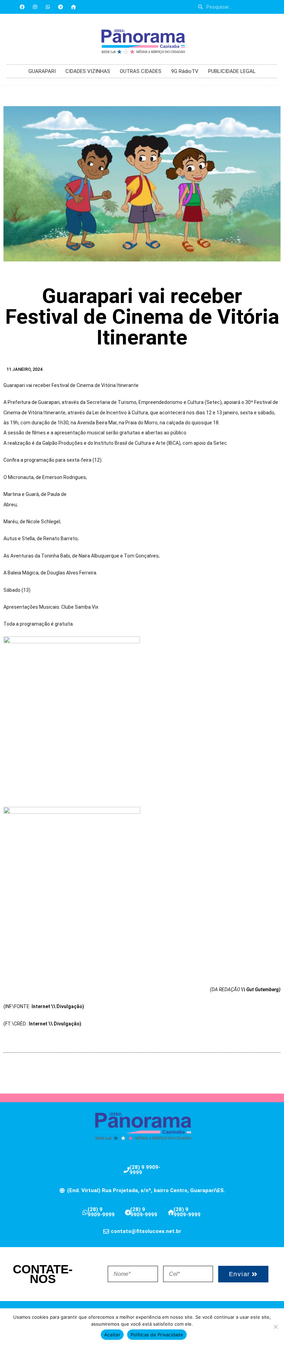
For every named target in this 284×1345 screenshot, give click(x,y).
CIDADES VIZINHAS (87, 71)
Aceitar (112, 1334)
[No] (275, 1326)
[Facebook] (22, 7)
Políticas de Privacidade (157, 1334)
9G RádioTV (184, 71)
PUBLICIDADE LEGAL (232, 71)
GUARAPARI (42, 71)
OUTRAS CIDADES (140, 71)
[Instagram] (35, 7)
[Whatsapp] (48, 7)
